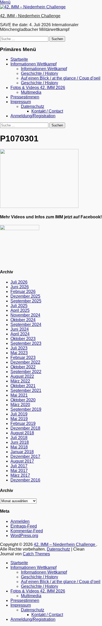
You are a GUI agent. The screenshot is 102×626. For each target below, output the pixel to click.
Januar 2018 (22, 452)
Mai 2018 (19, 447)
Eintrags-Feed (23, 526)
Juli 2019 (18, 414)
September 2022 (25, 371)
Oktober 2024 (23, 320)
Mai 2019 (19, 419)
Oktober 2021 (23, 386)
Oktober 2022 (23, 367)
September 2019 (25, 409)
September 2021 (25, 390)
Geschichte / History (39, 73)
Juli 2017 (18, 466)
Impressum (20, 101)
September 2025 (25, 301)
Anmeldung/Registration (32, 116)
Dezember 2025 (25, 296)
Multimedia (31, 92)
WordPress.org (24, 535)
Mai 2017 (19, 470)
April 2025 (20, 310)
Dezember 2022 (25, 362)
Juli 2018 (18, 437)
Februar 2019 (23, 423)
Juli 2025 (18, 305)
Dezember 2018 (25, 428)
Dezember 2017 (25, 456)
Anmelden (20, 521)
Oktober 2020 (23, 400)
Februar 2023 (23, 357)
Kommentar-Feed (26, 531)
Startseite (19, 59)
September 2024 (25, 324)
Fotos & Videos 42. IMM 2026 (37, 87)
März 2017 (20, 475)
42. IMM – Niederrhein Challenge (65, 544)
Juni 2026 (19, 287)
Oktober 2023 (23, 338)
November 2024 (25, 315)
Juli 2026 (18, 282)
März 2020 (20, 404)
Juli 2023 (18, 348)
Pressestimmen (24, 97)
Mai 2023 (19, 353)
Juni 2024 (19, 329)
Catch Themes (36, 554)
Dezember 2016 (25, 480)
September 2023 (25, 343)
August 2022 (22, 376)
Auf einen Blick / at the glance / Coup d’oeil (60, 78)
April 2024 (20, 334)
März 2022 (20, 381)
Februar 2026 (23, 291)
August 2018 (22, 433)
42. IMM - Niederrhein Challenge (30, 16)
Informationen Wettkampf (33, 64)
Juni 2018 (19, 442)
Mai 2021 (19, 395)
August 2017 (22, 461)
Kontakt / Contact (47, 111)
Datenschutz (32, 106)
